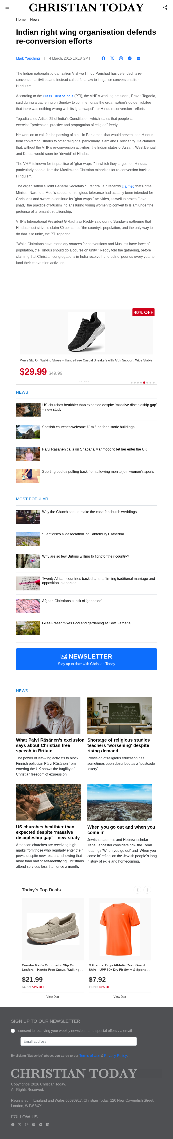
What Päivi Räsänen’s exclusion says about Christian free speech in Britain (50, 745)
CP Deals (84, 381)
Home (21, 19)
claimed (128, 186)
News (34, 19)
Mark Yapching (28, 58)
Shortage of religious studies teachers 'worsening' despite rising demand (118, 745)
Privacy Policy (115, 1056)
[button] (7, 8)
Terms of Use (89, 1056)
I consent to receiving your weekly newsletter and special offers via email (74, 1031)
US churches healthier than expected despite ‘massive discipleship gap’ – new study (48, 832)
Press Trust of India (58, 96)
